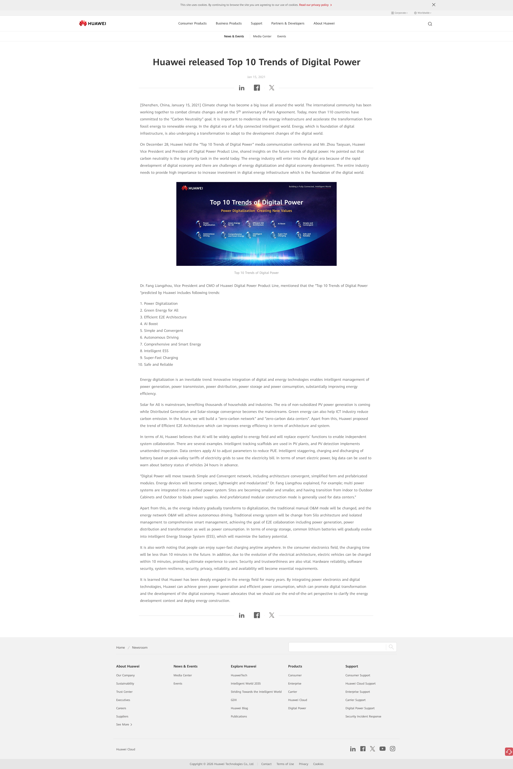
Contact (266, 764)
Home (120, 647)
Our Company (125, 675)
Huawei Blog (239, 708)
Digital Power (297, 708)
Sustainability (125, 683)
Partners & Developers (287, 23)
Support (256, 23)
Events (281, 36)
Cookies (318, 764)
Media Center (262, 36)
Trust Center (124, 692)
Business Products (229, 23)
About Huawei (324, 23)
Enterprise (294, 683)
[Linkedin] (242, 89)
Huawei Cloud (297, 700)
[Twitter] (271, 89)
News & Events (234, 36)
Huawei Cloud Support (360, 683)
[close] (434, 5)
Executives (123, 700)
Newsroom (139, 647)
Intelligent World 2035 (246, 683)
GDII (234, 700)
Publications (239, 716)
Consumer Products (192, 23)
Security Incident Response (363, 716)
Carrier (292, 692)
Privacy (303, 764)
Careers (121, 708)
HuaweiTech (239, 675)
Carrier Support (355, 700)
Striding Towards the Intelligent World (256, 692)
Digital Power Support (360, 708)
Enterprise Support (357, 692)
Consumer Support (357, 675)
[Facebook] (257, 89)
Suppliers (122, 716)
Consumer (295, 675)
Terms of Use (285, 764)
